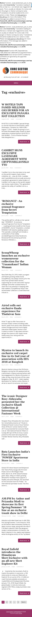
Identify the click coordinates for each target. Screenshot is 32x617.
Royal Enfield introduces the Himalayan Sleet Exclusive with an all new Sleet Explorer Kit (14, 556)
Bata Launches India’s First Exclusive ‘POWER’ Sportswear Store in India (16, 456)
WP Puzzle (19, 613)
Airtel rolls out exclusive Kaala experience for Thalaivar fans (11, 310)
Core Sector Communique (13, 612)
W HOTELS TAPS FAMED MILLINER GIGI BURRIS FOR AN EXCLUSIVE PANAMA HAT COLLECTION (15, 110)
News (11, 168)
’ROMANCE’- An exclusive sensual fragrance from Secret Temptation (13, 206)
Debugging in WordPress (15, 39)
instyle (12, 119)
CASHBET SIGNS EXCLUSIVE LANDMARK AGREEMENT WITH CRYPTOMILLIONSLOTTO (15, 157)
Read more (23, 142)
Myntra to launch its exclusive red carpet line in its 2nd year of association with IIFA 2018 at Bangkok (15, 356)
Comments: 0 (19, 119)
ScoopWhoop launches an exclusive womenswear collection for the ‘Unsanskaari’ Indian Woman (16, 260)
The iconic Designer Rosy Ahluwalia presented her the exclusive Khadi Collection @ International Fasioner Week (14, 404)
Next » (24, 602)
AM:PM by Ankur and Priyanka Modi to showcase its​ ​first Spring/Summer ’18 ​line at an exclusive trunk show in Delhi (16, 506)
